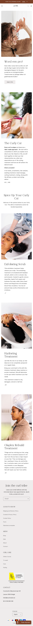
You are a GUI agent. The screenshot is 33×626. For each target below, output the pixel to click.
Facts (4, 521)
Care (4, 564)
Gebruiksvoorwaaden (9, 525)
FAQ (4, 539)
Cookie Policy (7, 518)
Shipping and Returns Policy (10, 511)
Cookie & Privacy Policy (9, 514)
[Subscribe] (28, 499)
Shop (4, 535)
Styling (5, 567)
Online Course (7, 556)
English (16, 614)
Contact (5, 546)
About (5, 542)
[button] (2, 6)
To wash (5, 560)
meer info (10, 82)
